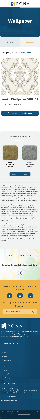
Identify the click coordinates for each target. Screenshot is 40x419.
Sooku (15, 52)
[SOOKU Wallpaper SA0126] (10, 152)
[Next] (39, 158)
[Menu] (2, 3)
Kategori (5, 52)
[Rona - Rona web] (20, 3)
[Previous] (1, 158)
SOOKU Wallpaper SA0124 (30, 164)
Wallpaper (26, 52)
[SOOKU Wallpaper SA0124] (29, 152)
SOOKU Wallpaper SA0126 (10, 164)
